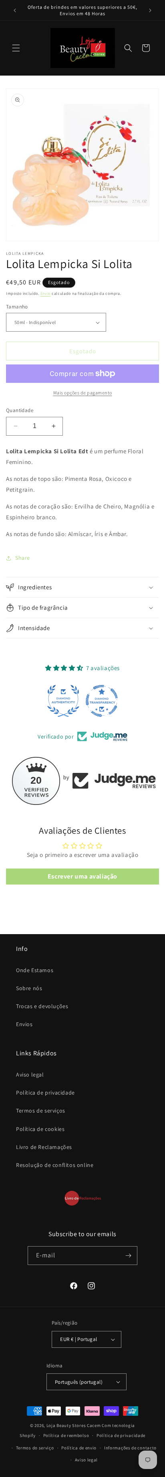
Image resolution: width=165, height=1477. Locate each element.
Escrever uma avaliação (82, 876)
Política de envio (79, 1448)
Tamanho (17, 306)
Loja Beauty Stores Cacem (73, 1425)
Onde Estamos (34, 970)
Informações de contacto (130, 1448)
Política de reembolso (66, 1435)
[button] (16, 48)
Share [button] (22, 557)
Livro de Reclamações (44, 1147)
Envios (24, 1024)
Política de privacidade (45, 1092)
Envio (45, 293)
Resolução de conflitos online (54, 1165)
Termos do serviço (35, 1448)
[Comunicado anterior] (15, 10)
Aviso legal (30, 1074)
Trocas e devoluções (42, 1006)
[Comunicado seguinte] (150, 10)
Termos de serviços (40, 1110)
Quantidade (19, 410)
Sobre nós (29, 988)
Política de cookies (40, 1129)
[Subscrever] (128, 1255)
